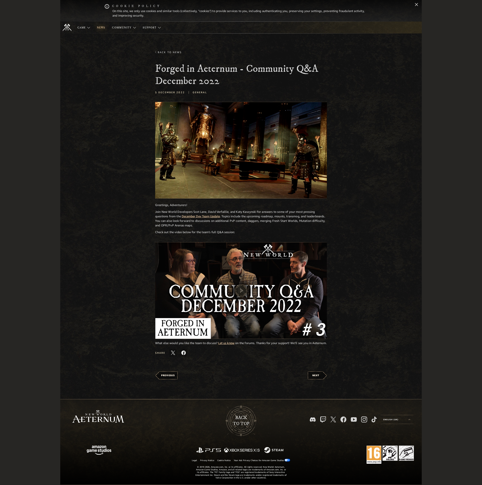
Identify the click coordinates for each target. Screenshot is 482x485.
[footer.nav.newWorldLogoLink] (98, 416)
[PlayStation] (209, 450)
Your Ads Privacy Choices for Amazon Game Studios (259, 460)
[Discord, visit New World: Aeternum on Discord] (313, 419)
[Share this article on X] (173, 353)
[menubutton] (397, 419)
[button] (241, 150)
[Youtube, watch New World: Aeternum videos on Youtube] (354, 419)
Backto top (241, 421)
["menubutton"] (84, 27)
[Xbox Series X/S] (242, 450)
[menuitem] (84, 27)
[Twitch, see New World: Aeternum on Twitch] (323, 419)
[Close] (416, 5)
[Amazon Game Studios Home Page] (99, 451)
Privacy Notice (207, 460)
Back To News (170, 52)
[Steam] (274, 450)
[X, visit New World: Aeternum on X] (333, 419)
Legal (194, 460)
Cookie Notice (224, 460)
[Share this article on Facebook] (183, 353)
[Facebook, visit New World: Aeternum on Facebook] (343, 419)
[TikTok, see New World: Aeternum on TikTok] (374, 419)
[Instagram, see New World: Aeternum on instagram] (364, 419)
